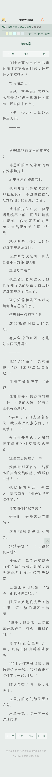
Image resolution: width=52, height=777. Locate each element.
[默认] (3, 33)
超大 (47, 34)
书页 (21, 736)
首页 (4, 27)
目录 (26, 54)
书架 (3, 20)
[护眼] (10, 33)
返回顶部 (47, 541)
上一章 (10, 54)
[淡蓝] (14, 33)
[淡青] (22, 33)
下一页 (41, 54)
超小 (30, 34)
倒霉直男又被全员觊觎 (19, 27)
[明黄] (7, 33)
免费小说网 (26, 19)
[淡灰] (18, 33)
